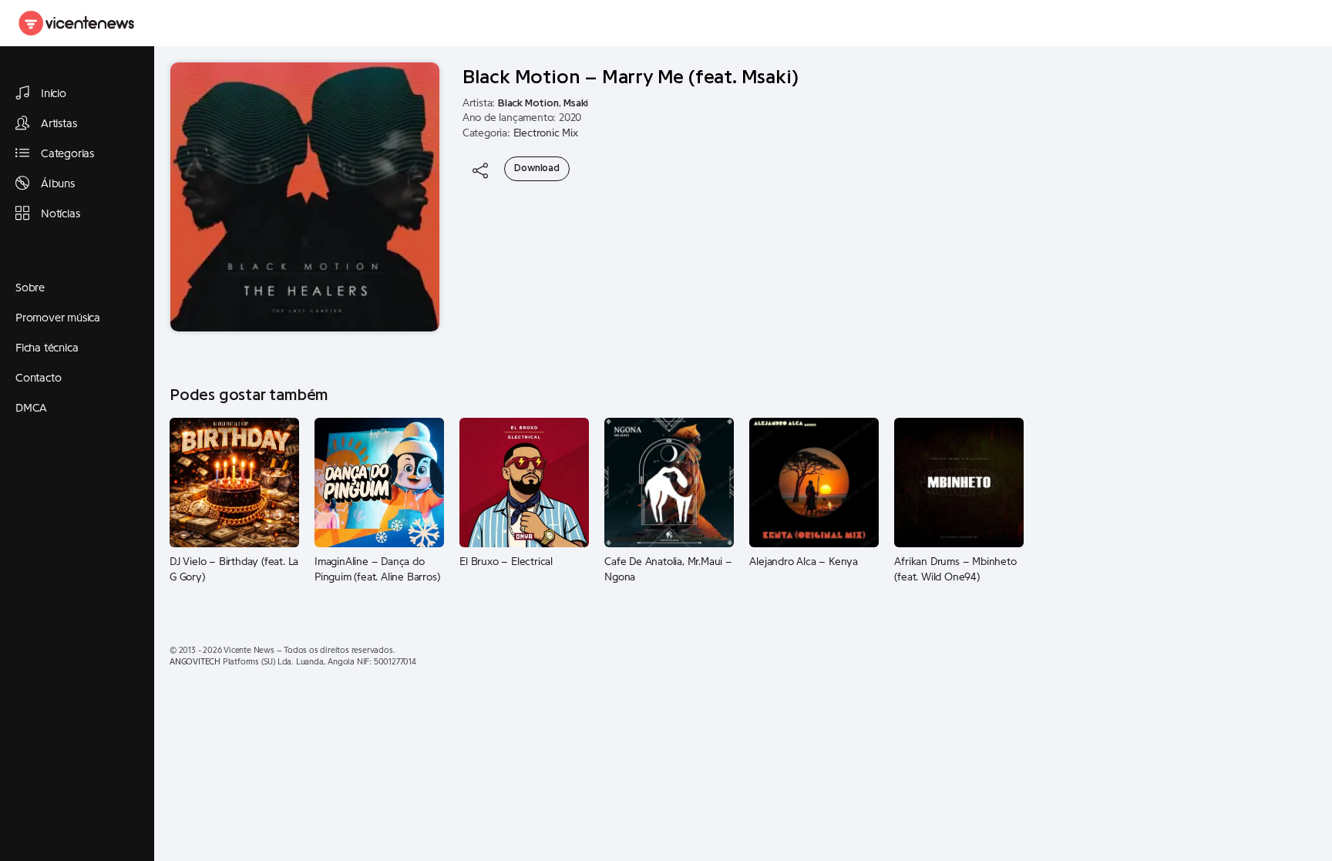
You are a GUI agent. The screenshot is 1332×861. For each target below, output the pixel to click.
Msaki (575, 103)
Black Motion (528, 103)
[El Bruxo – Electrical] (524, 481)
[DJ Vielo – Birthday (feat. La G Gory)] (234, 481)
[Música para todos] (77, 23)
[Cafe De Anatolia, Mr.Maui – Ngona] (669, 481)
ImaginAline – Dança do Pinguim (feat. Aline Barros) (376, 570)
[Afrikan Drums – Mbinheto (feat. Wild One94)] (959, 481)
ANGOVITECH (195, 662)
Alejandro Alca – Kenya (803, 562)
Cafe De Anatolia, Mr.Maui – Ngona (668, 570)
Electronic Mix (545, 133)
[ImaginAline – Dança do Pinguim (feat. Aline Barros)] (379, 481)
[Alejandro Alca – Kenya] (814, 481)
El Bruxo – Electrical (506, 562)
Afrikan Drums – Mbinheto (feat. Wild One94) (955, 570)
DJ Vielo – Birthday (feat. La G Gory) (234, 570)
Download (536, 168)
